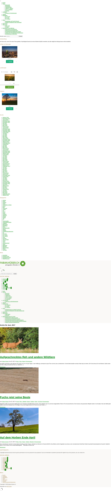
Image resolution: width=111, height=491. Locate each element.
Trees (4, 241)
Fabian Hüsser (5, 361)
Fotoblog (7, 10)
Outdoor (4, 230)
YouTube (5, 250)
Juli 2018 (5, 155)
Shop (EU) (5, 23)
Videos (4, 14)
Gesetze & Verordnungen (11, 13)
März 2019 (5, 147)
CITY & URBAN (8, 9)
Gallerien (5, 215)
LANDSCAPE (8, 7)
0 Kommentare (29, 361)
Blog (4, 207)
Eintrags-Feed (6, 256)
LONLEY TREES (9, 8)
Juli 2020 (5, 133)
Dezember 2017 (6, 163)
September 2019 (6, 143)
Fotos (4, 3)
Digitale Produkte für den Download (13, 22)
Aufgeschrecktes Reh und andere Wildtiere (27, 357)
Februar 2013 (6, 189)
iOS (3, 218)
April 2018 (5, 159)
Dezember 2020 (6, 129)
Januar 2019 (5, 149)
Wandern (5, 246)
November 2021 (6, 122)
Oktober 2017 (6, 165)
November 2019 (6, 140)
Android (4, 202)
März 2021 (5, 125)
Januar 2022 (5, 119)
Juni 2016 (5, 178)
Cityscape (5, 208)
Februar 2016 (6, 181)
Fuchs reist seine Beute (15, 397)
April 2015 (5, 184)
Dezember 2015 (6, 182)
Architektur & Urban (7, 204)
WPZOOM (9, 486)
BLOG (4, 2)
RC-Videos (7, 18)
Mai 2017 (5, 169)
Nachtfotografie (6, 228)
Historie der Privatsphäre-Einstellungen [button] (14, 32)
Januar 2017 (5, 174)
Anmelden (5, 255)
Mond (4, 226)
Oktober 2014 (6, 185)
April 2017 (5, 170)
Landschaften (6, 221)
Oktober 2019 (6, 141)
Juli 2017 (5, 167)
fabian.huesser (5, 441)
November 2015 (6, 183)
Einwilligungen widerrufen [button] (11, 34)
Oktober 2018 (6, 153)
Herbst (4, 217)
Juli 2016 (5, 177)
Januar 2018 (5, 162)
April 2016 (5, 180)
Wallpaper (5, 245)
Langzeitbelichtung (7, 222)
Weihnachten (6, 247)
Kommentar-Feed (7, 257)
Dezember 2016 (6, 175)
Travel (4, 240)
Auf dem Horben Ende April (17, 437)
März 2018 (5, 160)
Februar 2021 (6, 126)
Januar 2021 (5, 128)
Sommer (4, 238)
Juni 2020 (5, 134)
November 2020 (6, 130)
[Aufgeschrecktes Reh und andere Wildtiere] (19, 352)
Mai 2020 (5, 136)
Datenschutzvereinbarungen (11, 30)
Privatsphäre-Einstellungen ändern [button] (13, 31)
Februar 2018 (6, 161)
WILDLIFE (7, 5)
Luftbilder (5, 12)
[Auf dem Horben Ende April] (19, 433)
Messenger (5, 224)
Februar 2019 (6, 148)
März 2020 (5, 137)
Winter (4, 248)
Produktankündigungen (8, 231)
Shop (4, 20)
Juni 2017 (5, 168)
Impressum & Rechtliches (8, 28)
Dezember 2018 (6, 151)
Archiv (4, 206)
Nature (4, 229)
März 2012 (5, 192)
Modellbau (5, 15)
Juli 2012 (5, 190)
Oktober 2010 (6, 195)
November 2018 (6, 152)
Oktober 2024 (6, 117)
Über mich (5, 24)
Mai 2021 (5, 123)
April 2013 (5, 188)
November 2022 (6, 118)
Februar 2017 (6, 173)
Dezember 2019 (6, 139)
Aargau (4, 200)
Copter (4, 209)
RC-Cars (7, 17)
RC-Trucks (7, 16)
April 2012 (5, 191)
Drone (4, 211)
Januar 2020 (5, 138)
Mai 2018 (5, 158)
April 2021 (5, 124)
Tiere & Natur (6, 239)
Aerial (4, 201)
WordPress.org (6, 258)
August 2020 (5, 132)
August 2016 (5, 176)
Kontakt (7, 27)
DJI (3, 210)
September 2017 (6, 166)
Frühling (4, 214)
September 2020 (6, 131)
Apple (4, 203)
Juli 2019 (5, 145)
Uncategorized (6, 243)
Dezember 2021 (6, 121)
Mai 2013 (5, 187)
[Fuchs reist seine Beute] (19, 392)
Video (4, 244)
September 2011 (6, 193)
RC (3, 232)
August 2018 (5, 154)
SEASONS (7, 6)
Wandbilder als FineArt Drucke (12, 21)
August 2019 (5, 144)
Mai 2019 (5, 146)
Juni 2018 (5, 156)
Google (4, 216)
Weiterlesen (2, 367)
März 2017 (5, 171)
